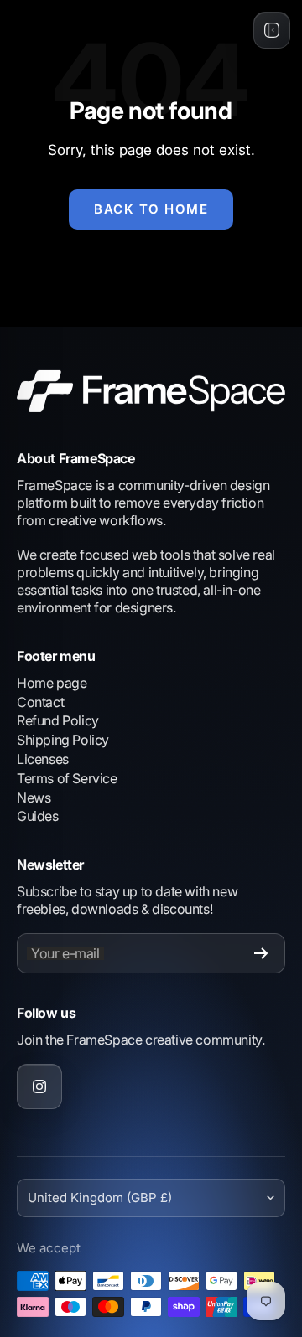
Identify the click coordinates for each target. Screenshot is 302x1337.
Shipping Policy (63, 739)
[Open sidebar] (271, 30)
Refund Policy (58, 720)
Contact (40, 702)
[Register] (261, 953)
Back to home (151, 209)
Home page (51, 682)
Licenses (43, 759)
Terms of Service (67, 778)
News (33, 797)
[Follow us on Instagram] (39, 1086)
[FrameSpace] (151, 391)
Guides (38, 816)
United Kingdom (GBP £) (100, 1197)
